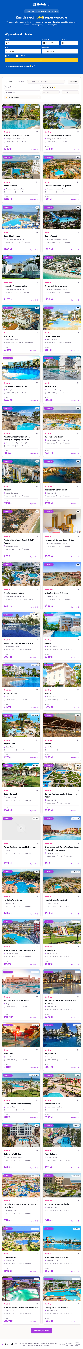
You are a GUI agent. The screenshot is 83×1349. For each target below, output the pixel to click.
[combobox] (60, 87)
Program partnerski (69, 1344)
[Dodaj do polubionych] (37, 132)
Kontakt (62, 1344)
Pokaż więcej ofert (41, 1330)
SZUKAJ (41, 60)
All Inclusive (10, 56)
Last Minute (22, 56)
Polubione (74, 82)
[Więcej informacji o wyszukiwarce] (34, 66)
